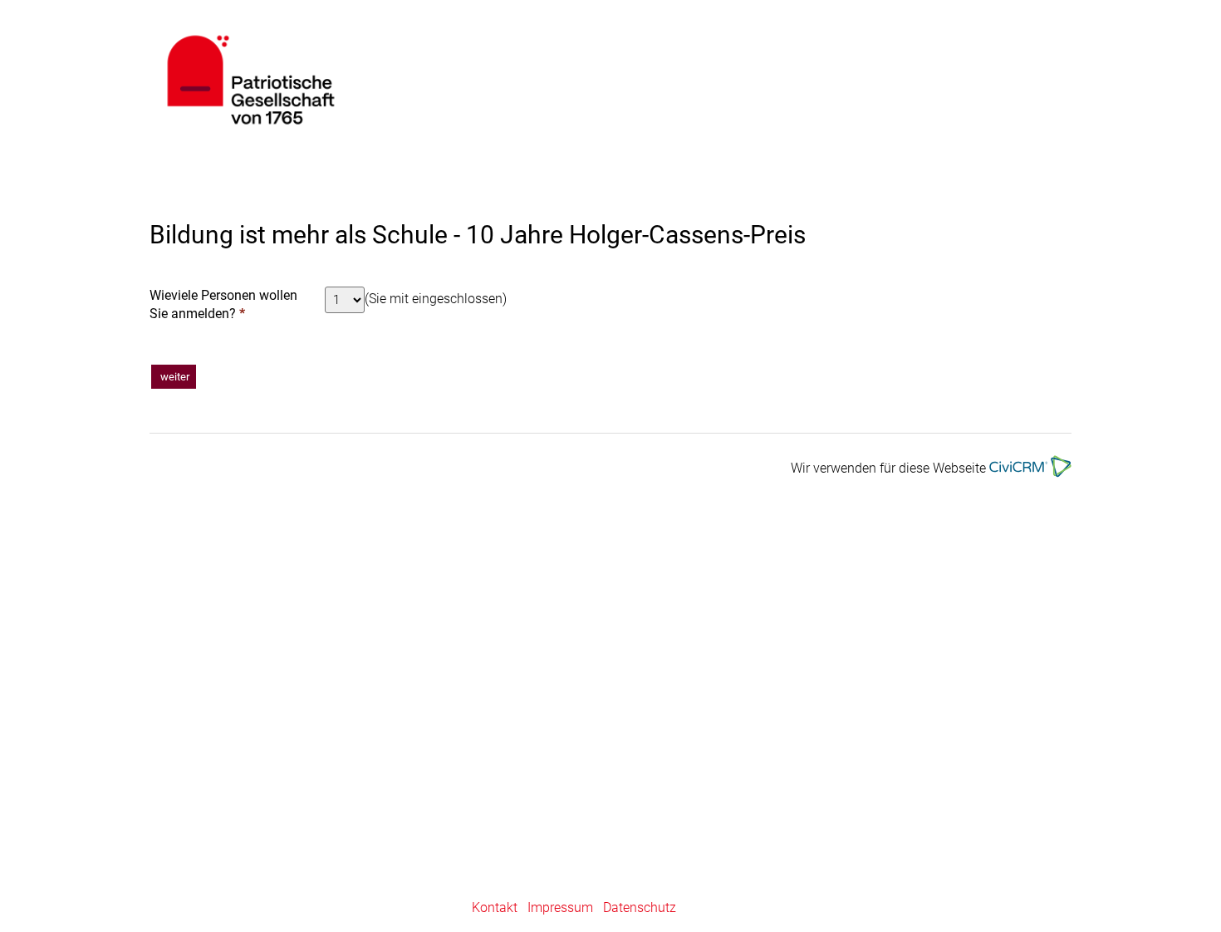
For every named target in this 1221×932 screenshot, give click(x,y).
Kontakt (494, 907)
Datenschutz (639, 907)
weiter (173, 376)
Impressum (560, 907)
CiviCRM (403, 79)
